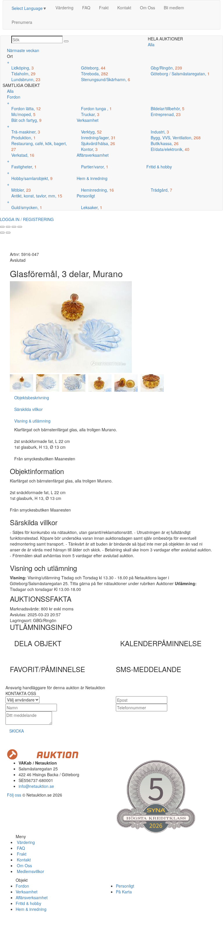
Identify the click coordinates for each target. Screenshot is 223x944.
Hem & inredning (31, 909)
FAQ (86, 7)
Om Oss (147, 7)
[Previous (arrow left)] (2, 233)
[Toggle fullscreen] (14, 227)
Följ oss (14, 795)
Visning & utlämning (32, 421)
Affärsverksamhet (32, 897)
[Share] (8, 227)
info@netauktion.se (36, 786)
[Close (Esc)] (2, 227)
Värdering (64, 7)
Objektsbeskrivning (31, 397)
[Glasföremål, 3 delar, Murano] (21, 382)
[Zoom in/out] (19, 227)
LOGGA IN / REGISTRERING (27, 219)
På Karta (124, 892)
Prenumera (22, 22)
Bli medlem (174, 7)
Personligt (125, 886)
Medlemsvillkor (30, 871)
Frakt (104, 7)
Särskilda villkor (28, 409)
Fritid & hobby (28, 903)
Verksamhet (26, 892)
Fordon (22, 886)
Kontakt (124, 7)
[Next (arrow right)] (8, 233)
